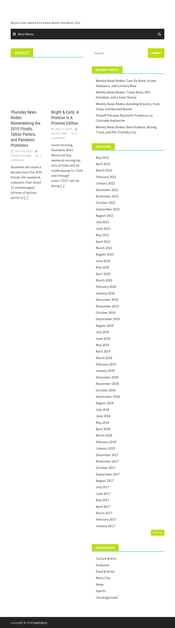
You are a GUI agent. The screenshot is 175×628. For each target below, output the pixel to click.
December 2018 (107, 377)
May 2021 (102, 235)
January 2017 (105, 526)
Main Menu (26, 34)
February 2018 (106, 442)
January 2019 (105, 370)
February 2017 (106, 519)
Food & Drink (105, 571)
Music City (103, 578)
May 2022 (102, 157)
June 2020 (103, 261)
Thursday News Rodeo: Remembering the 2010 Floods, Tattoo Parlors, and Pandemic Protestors (25, 129)
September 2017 (108, 474)
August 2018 (105, 403)
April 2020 (103, 274)
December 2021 (107, 190)
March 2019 (104, 358)
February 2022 (106, 177)
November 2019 (107, 306)
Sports (101, 591)
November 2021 (107, 196)
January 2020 (105, 293)
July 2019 (102, 332)
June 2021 (103, 228)
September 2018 (108, 396)
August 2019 (105, 325)
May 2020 (102, 267)
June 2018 (103, 416)
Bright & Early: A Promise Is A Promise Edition (65, 118)
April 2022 (103, 164)
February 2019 (106, 364)
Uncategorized (106, 597)
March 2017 (104, 513)
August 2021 (105, 215)
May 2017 (102, 500)
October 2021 (105, 202)
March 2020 (104, 280)
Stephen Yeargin (21, 155)
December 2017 (107, 455)
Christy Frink (59, 133)
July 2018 (102, 409)
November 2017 (107, 461)
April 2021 (103, 241)
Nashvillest (40, 623)
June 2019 (103, 338)
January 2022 (105, 183)
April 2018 (103, 429)
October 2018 (105, 390)
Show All (157, 532)
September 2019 (108, 319)
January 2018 (105, 448)
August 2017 (105, 480)
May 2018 (102, 422)
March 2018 (104, 435)
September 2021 (108, 209)
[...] (26, 198)
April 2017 (103, 506)
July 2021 (102, 222)
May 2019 (102, 345)
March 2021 (104, 248)
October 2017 (105, 467)
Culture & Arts (106, 558)
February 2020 (106, 286)
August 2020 (105, 254)
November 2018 (107, 383)
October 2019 (105, 312)
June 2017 (103, 493)
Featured (102, 565)
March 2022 (104, 170)
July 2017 (102, 487)
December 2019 (107, 299)
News (100, 584)
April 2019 (103, 351)
